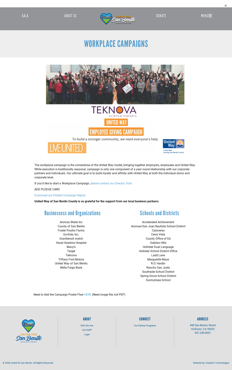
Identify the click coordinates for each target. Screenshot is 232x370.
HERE (87, 294)
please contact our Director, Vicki (111, 183)
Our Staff (87, 329)
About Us (71, 15)
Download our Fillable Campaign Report (59, 195)
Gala (25, 15)
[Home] (117, 19)
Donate (161, 15)
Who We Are (87, 325)
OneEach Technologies (217, 362)
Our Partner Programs (145, 325)
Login (87, 334)
